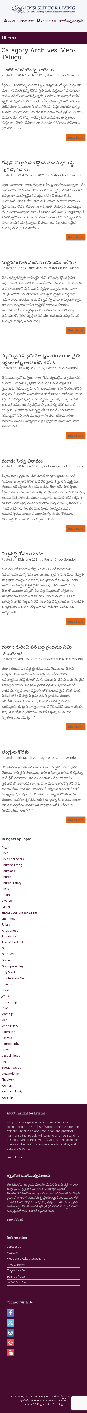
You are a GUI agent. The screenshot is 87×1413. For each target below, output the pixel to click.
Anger (6, 847)
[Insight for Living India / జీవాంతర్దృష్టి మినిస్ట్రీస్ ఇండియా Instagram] (10, 1333)
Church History (11, 883)
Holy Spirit (8, 972)
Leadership (9, 1002)
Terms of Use (16, 1276)
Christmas (8, 871)
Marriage (8, 1014)
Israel (5, 990)
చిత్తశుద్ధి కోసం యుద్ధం (22, 553)
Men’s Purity (10, 1026)
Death (6, 895)
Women (7, 1085)
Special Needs (11, 1067)
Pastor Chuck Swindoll (63, 75)
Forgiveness (10, 930)
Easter (6, 907)
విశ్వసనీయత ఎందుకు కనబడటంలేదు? (39, 262)
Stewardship (10, 1074)
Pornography (10, 1044)
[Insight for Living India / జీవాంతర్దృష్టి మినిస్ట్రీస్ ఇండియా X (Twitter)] (10, 1323)
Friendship (9, 936)
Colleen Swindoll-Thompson (64, 466)
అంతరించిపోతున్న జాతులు (28, 69)
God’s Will (8, 954)
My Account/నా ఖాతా (20, 21)
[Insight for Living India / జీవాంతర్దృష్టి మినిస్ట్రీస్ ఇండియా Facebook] (10, 1313)
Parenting (8, 1032)
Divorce (7, 901)
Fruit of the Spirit (13, 942)
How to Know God (14, 978)
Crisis (5, 889)
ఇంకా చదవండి (15, 1220)
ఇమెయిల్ (12, 1253)
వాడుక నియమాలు (17, 1282)
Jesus (5, 996)
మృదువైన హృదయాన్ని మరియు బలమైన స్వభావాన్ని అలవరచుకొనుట (41, 358)
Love (5, 1008)
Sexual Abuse (11, 1056)
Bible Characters (13, 859)
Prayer (6, 1050)
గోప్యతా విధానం (16, 1270)
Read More (75, 137)
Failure (6, 924)
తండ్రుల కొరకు (15, 751)
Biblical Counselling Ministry (63, 659)
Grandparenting (12, 966)
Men (5, 1020)
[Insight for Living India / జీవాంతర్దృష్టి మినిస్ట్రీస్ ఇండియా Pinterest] (10, 1342)
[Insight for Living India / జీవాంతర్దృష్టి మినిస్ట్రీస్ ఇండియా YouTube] (10, 1352)
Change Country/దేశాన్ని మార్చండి (61, 21)
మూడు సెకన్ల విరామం (22, 460)
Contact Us (14, 1247)
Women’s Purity (12, 1091)
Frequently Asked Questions (26, 1258)
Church (6, 877)
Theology (8, 1079)
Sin (4, 1062)
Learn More (14, 1157)
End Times (8, 919)
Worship (7, 1097)
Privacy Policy (16, 1264)
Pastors (7, 1038)
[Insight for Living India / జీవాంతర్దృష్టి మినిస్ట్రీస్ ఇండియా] (43, 9)
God (4, 948)
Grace (6, 960)
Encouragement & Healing (19, 912)
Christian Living (12, 865)
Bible (5, 853)
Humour (7, 984)
